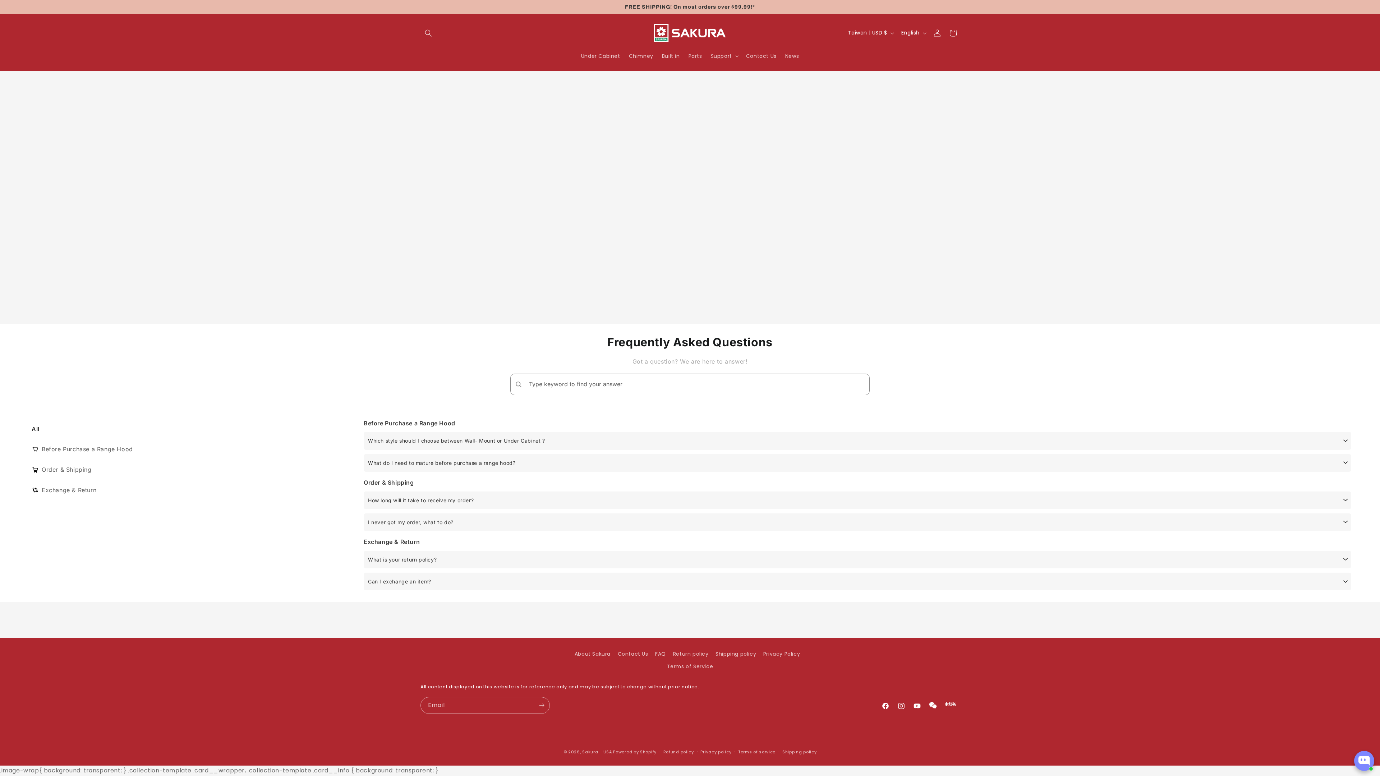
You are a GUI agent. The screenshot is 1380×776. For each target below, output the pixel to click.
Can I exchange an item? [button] (399, 581)
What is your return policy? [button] (402, 559)
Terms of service (757, 752)
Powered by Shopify (635, 752)
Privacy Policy (781, 653)
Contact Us (633, 653)
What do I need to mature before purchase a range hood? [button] (441, 463)
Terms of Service (690, 666)
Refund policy (678, 752)
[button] (428, 33)
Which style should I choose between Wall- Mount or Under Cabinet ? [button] (456, 441)
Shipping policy (736, 653)
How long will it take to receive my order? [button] (421, 500)
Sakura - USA (597, 752)
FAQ (660, 653)
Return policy (691, 653)
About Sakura (593, 653)
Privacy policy (715, 752)
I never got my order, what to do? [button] (411, 522)
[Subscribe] (541, 705)
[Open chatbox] (1364, 761)
